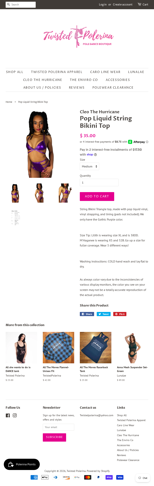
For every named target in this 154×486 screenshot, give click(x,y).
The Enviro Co (84, 80)
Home (9, 102)
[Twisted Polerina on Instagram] (15, 416)
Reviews (77, 88)
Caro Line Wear (105, 72)
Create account (123, 4)
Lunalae (136, 72)
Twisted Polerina (76, 471)
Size (82, 159)
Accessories (118, 80)
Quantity (85, 175)
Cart (145, 4)
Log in (103, 4)
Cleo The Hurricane (42, 80)
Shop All (14, 72)
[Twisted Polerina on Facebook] (8, 416)
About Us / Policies (42, 88)
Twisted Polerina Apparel (56, 72)
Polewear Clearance (113, 88)
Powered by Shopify (98, 471)
